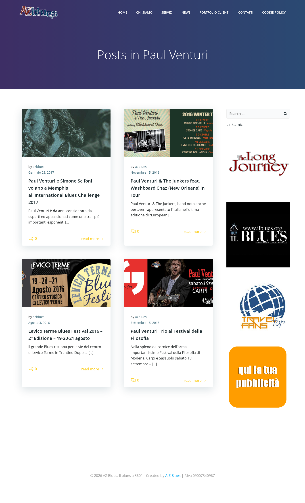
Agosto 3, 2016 (39, 322)
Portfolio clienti (214, 12)
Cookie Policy (274, 12)
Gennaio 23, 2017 (41, 172)
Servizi (167, 12)
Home (122, 12)
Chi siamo (144, 12)
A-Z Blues (173, 475)
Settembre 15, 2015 (145, 322)
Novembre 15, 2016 (145, 172)
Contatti (245, 12)
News (186, 12)
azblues (38, 166)
